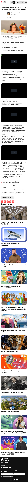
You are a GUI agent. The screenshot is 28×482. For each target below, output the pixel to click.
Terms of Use (4, 465)
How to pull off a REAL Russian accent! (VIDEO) (13, 265)
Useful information (17, 5)
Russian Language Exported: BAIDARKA (10, 244)
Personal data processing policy (9, 464)
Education (9, 17)
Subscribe (6, 467)
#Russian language (7, 197)
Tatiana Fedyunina (16, 13)
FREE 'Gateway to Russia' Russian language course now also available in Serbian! (13, 309)
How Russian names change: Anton (12, 392)
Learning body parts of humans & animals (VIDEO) (11, 287)
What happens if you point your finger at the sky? (13, 331)
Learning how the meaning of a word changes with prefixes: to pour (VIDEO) (13, 432)
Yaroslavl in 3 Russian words (10, 411)
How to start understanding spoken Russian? (12, 371)
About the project (5, 462)
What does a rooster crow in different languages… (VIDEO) (13, 453)
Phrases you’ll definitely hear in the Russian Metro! (12, 223)
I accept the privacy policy (8, 476)
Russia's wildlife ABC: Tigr (9, 351)
